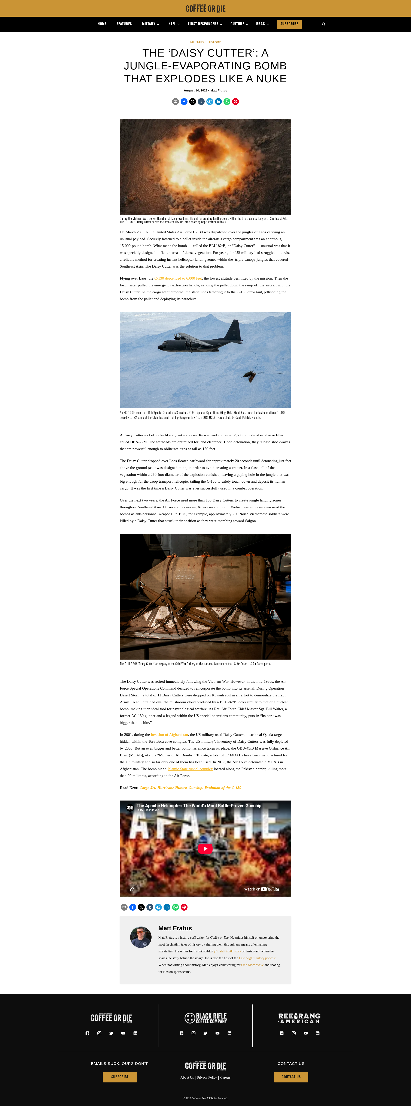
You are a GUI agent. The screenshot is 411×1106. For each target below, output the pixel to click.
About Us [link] (187, 1077)
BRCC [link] (260, 24)
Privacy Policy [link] (207, 1077)
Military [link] (197, 42)
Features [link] (124, 24)
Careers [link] (225, 1077)
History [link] (214, 42)
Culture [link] (237, 24)
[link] (205, 9)
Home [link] (102, 24)
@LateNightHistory (227, 951)
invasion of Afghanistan (169, 734)
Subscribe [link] (289, 24)
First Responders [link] (203, 24)
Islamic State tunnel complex (190, 769)
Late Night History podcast (257, 958)
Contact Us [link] (291, 1077)
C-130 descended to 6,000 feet (178, 278)
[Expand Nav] (156, 24)
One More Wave (252, 965)
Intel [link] (171, 24)
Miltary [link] (148, 24)
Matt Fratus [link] (218, 90)
